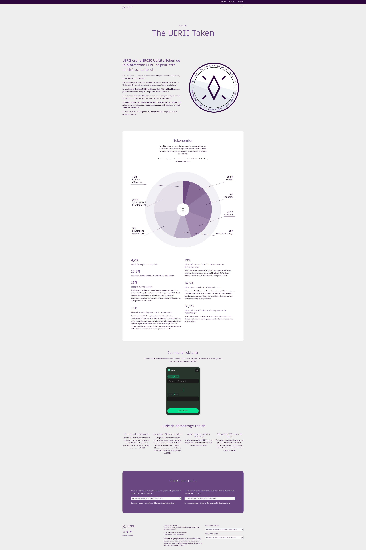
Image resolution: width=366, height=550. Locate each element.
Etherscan (157, 503)
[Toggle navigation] (242, 7)
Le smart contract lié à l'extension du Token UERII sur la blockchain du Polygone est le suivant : (209, 491)
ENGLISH (223, 2)
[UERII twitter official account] (124, 532)
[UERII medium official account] (131, 532)
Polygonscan (211, 503)
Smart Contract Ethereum (212, 525)
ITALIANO (241, 2)
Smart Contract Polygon (211, 533)
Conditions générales (178, 534)
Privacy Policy (168, 534)
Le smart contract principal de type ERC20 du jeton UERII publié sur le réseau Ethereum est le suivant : (156, 491)
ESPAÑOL (231, 2)
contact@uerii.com (127, 535)
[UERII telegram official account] (127, 532)
